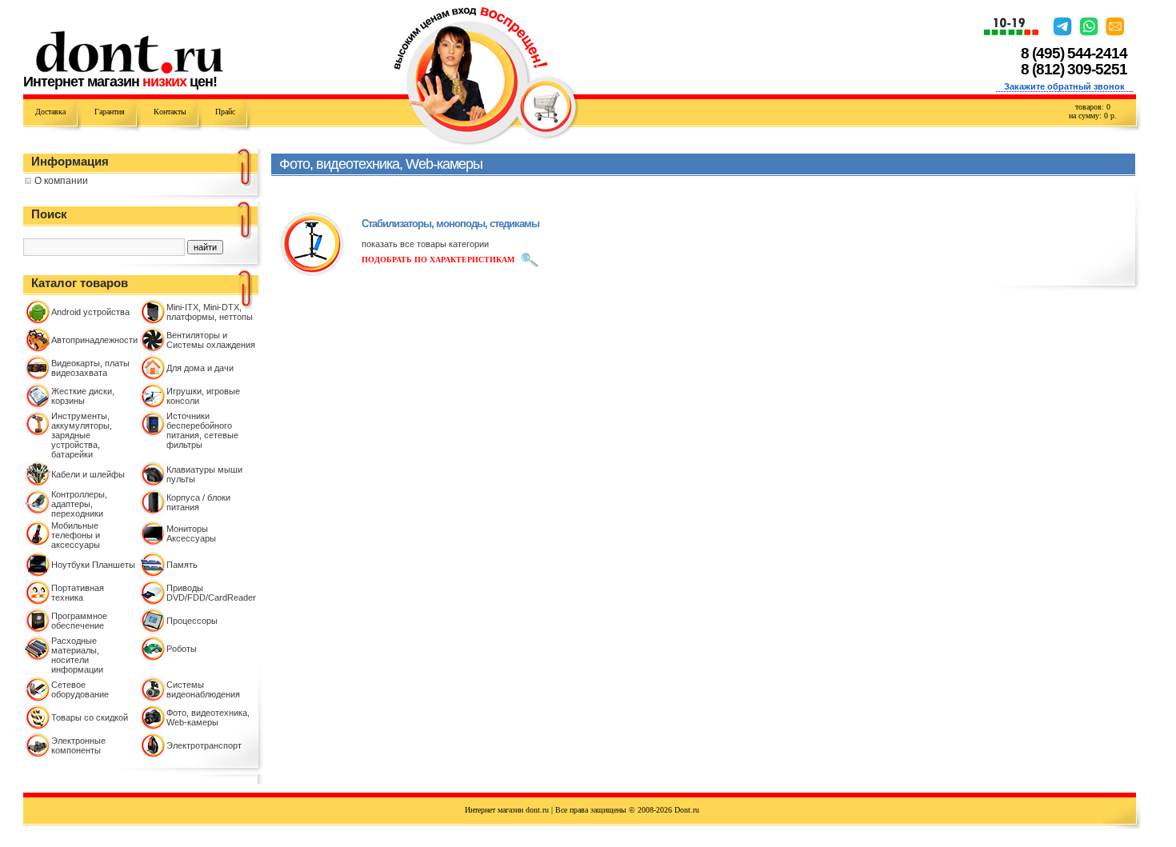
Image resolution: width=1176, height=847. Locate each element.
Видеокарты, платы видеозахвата (90, 368)
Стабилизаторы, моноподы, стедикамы (450, 224)
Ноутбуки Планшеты (93, 564)
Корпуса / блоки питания (198, 502)
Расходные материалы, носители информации (77, 655)
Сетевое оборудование (80, 689)
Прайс (225, 111)
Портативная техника (77, 592)
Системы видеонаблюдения (203, 689)
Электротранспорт (204, 745)
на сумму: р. (1093, 115)
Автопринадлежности (94, 340)
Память (182, 564)
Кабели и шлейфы (88, 474)
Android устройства (90, 312)
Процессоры (192, 620)
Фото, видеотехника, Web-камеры (208, 717)
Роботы (181, 648)
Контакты (170, 111)
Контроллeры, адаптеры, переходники (79, 503)
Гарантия (109, 111)
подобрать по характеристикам (438, 259)
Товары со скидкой (89, 717)
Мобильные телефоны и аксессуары (75, 535)
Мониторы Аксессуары (191, 533)
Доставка (50, 111)
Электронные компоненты (78, 745)
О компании (61, 180)
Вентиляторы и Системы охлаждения (210, 340)
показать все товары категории (425, 244)
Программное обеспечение (79, 620)
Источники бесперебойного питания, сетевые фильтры (202, 430)
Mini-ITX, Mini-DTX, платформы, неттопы (209, 312)
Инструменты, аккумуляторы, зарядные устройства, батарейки (81, 435)
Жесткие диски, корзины (82, 396)
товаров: (1092, 106)
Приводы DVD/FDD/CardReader (211, 592)
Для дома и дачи (200, 368)
